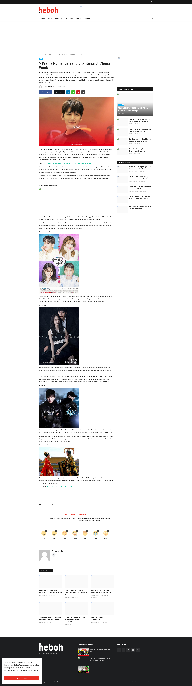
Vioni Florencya (133, 181)
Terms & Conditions (146, 682)
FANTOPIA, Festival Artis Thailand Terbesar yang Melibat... (100, 659)
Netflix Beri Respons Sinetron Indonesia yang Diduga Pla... (50, 618)
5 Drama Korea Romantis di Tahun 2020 (59, 487)
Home (43, 18)
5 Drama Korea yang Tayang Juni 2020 (62, 518)
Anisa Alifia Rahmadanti (71, 597)
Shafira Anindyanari (134, 201)
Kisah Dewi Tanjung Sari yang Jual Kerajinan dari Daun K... (140, 168)
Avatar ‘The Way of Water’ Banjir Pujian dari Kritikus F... (101, 591)
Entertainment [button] (54, 18)
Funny (75, 539)
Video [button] (78, 18)
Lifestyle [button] (68, 18)
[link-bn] (116, 9)
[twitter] (124, 650)
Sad (95, 539)
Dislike (54, 539)
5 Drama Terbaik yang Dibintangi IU (99, 618)
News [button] (87, 18)
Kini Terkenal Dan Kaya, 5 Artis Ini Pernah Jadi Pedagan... (140, 208)
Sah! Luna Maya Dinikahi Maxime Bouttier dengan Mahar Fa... (140, 140)
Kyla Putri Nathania (134, 191)
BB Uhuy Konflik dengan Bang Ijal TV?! (100, 650)
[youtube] (133, 650)
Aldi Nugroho (42, 622)
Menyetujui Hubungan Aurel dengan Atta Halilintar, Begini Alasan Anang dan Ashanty (94, 519)
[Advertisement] (96, 36)
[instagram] (128, 650)
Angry (85, 539)
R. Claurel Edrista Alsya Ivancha (99, 595)
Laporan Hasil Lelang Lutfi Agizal (100, 667)
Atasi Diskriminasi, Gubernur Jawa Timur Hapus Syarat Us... (140, 150)
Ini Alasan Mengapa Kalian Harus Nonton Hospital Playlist (50, 591)
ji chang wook (49, 504)
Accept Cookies (22, 678)
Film (54, 54)
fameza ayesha (47, 86)
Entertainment (48, 54)
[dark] (152, 1)
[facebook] (119, 650)
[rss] (138, 650)
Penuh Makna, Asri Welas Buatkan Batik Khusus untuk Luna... (140, 130)
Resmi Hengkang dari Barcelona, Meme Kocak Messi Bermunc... (140, 198)
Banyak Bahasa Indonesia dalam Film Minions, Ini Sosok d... (76, 592)
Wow (105, 539)
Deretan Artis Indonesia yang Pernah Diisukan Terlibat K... (138, 178)
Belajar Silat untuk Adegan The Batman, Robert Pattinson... (75, 619)
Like (44, 539)
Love (64, 539)
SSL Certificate (43, 660)
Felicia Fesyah (133, 211)
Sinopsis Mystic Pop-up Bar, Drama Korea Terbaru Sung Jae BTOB (68, 163)
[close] (40, 660)
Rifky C (120, 113)
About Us (135, 682)
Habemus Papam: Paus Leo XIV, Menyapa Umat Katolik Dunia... (139, 120)
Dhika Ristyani (133, 171)
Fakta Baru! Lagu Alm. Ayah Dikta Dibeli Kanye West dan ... (140, 188)
